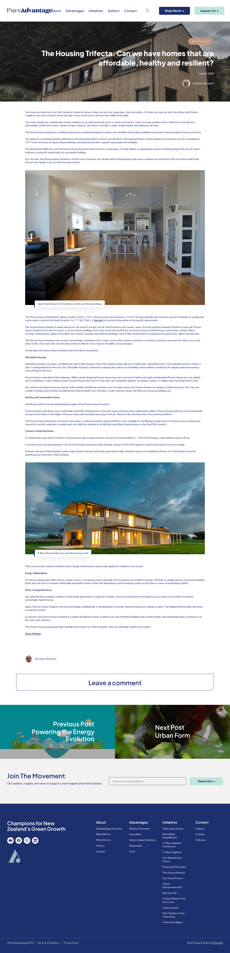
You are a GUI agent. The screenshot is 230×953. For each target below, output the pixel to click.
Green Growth (170, 907)
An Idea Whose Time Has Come (173, 900)
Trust (132, 851)
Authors (113, 11)
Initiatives (96, 11)
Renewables (135, 845)
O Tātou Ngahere (172, 852)
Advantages (75, 11)
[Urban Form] (172, 732)
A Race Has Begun (172, 922)
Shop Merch (174, 11)
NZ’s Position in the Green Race (173, 915)
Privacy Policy (71, 942)
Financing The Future (174, 866)
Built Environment (200, 41)
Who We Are (103, 839)
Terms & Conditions (48, 942)
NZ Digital (217, 942)
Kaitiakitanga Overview (109, 828)
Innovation (135, 834)
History (100, 845)
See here (98, 320)
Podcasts (201, 839)
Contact (130, 11)
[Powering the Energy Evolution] (57, 732)
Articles (200, 834)
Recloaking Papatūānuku (169, 835)
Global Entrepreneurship (172, 885)
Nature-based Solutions (142, 839)
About (56, 11)
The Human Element (173, 872)
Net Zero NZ (169, 892)
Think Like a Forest (172, 828)
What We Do (103, 834)
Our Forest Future (172, 878)
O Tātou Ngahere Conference (172, 844)
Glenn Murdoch (205, 83)
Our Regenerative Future (172, 859)
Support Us (209, 11)
